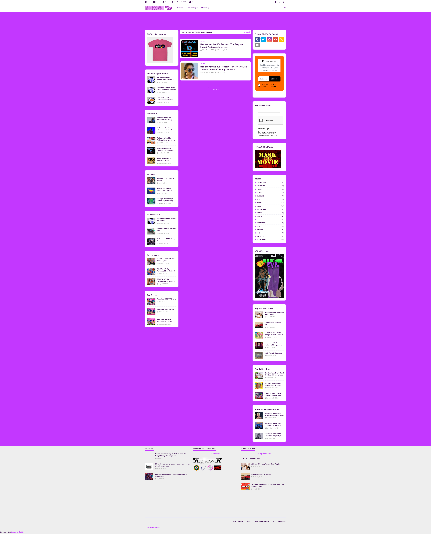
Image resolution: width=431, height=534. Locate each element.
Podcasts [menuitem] (180, 8)
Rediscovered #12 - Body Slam (166, 240)
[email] (257, 45)
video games (270, 240)
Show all (247, 32)
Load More (215, 89)
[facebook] (275, 2)
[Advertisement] (215, 21)
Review (270, 213)
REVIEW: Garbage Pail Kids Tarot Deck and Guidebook (273, 384)
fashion (270, 229)
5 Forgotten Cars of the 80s (273, 324)
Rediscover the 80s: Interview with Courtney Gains (165, 129)
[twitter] (279, 2)
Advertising (270, 182)
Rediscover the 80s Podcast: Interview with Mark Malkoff (165, 139)
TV (270, 219)
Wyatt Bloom (206, 50)
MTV (270, 199)
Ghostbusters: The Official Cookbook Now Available (274, 374)
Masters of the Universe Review (165, 179)
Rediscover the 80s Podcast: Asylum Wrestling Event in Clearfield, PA (164, 159)
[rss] (281, 39)
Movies (270, 203)
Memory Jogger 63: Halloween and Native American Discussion (165, 99)
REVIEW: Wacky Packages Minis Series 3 (166, 270)
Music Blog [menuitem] (205, 8)
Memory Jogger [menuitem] (192, 8)
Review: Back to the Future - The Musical (164, 190)
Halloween (270, 196)
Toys (270, 226)
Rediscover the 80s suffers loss (166, 230)
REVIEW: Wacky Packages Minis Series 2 (166, 280)
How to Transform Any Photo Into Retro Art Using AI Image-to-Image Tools (170, 455)
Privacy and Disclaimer (261, 521)
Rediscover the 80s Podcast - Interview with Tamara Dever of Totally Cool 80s (223, 68)
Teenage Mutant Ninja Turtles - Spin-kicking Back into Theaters (165, 200)
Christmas (270, 186)
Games (270, 192)
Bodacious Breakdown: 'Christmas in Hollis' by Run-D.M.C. (273, 424)
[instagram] (283, 2)
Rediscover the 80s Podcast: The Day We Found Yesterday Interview (166, 149)
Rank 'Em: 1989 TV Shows (166, 299)
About (193, 2)
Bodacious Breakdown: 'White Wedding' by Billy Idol (274, 414)
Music (270, 206)
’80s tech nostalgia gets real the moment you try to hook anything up (172, 465)
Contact (167, 2)
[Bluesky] (263, 45)
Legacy (158, 2)
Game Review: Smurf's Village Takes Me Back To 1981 (274, 334)
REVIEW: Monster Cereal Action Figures (166, 260)
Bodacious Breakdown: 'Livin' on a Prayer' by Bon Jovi (274, 435)
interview (270, 236)
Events (270, 189)
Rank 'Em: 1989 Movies (165, 309)
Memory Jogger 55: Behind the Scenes (166, 220)
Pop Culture (270, 209)
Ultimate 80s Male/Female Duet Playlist (274, 313)
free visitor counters (153, 528)
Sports (270, 216)
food (270, 233)
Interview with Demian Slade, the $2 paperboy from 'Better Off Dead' (273, 344)
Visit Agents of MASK (263, 454)
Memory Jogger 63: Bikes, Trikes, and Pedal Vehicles (166, 89)
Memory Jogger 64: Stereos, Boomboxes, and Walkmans (166, 78)
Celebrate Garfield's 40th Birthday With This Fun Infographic (267, 485)
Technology (270, 223)
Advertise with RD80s (180, 2)
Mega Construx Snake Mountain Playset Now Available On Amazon (273, 394)
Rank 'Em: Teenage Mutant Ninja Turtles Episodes (164, 320)
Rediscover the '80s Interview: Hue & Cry (164, 119)
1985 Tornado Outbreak (273, 353)
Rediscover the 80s (17, 532)
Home (149, 2)
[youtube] (275, 39)
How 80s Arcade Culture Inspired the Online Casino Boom (171, 475)
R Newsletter (215, 454)
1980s (204, 41)
